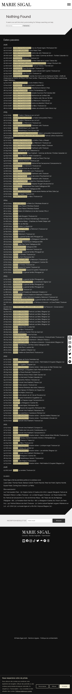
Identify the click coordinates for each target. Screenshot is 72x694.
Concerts (25, 535)
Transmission (46, 535)
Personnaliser (42, 686)
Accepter (64, 686)
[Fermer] (70, 676)
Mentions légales (33, 638)
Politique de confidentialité (49, 638)
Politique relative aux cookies (23, 691)
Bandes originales (34, 535)
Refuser (54, 686)
